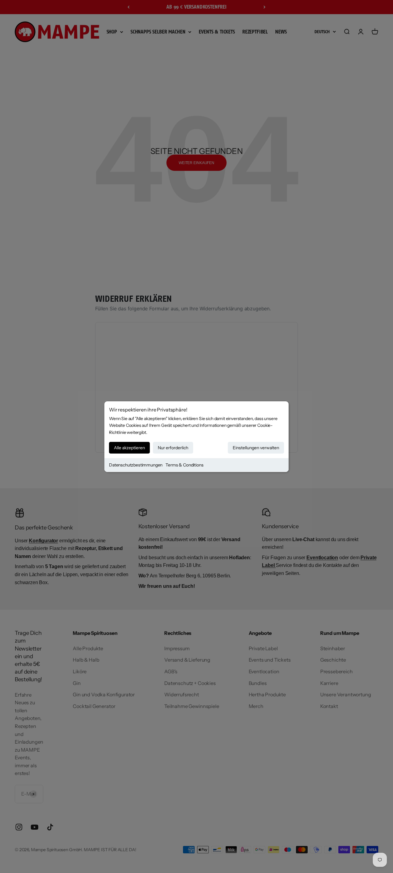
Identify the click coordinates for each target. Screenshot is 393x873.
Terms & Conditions (184, 465)
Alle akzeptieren (129, 447)
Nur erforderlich (173, 447)
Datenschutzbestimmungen (135, 465)
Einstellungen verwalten (256, 447)
